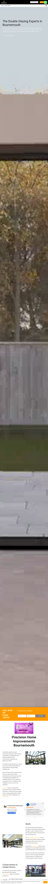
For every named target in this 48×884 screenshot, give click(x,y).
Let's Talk (40, 715)
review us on (11, 812)
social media (5, 796)
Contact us (4, 788)
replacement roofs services (33, 837)
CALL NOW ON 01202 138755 (7, 714)
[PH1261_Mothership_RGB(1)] (4, 2)
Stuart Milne (33, 804)
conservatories (5, 874)
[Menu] (46, 5)
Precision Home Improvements (15, 805)
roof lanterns (35, 846)
